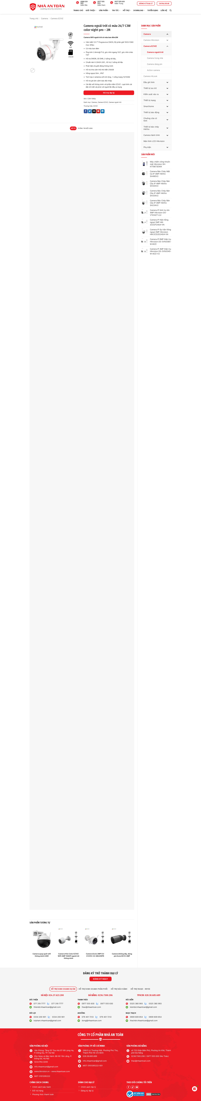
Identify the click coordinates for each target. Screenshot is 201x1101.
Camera (44, 18)
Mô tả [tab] (73, 128)
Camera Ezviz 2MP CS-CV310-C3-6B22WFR (95, 955)
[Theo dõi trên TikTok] (133, 1087)
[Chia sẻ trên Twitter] (90, 111)
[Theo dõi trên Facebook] (129, 1087)
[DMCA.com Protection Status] (153, 1094)
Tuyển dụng (152, 10)
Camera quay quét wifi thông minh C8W (42, 955)
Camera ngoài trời (115, 102)
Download (138, 10)
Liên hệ (164, 10)
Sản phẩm (103, 10)
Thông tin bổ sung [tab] (85, 128)
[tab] (63, 989)
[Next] (134, 945)
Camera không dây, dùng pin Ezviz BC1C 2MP (122, 955)
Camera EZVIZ (57, 18)
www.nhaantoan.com (60, 1071)
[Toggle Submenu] (167, 34)
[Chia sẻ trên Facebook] (86, 111)
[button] (170, 10)
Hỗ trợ (126, 10)
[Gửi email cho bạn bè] (94, 111)
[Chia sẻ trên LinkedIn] (102, 111)
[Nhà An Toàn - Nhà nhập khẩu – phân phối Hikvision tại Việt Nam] (47, 7)
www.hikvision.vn (41, 1071)
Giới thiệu (90, 10)
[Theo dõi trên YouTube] (137, 1087)
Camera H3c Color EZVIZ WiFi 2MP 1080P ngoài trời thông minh (68, 956)
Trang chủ (78, 10)
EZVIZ (95, 106)
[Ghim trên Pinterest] (98, 111)
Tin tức (115, 10)
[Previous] (29, 945)
